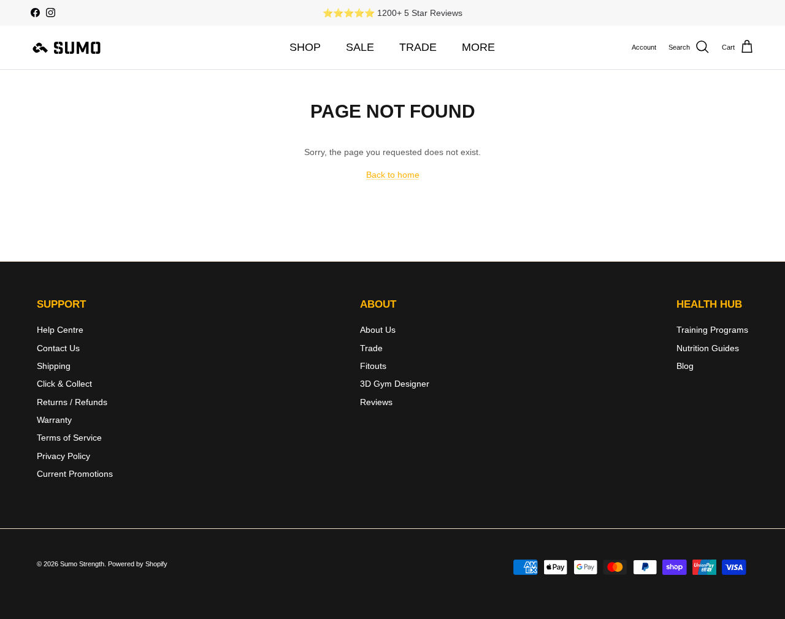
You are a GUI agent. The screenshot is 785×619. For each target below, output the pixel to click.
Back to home (392, 175)
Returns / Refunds (72, 402)
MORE (478, 47)
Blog (685, 366)
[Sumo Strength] (67, 47)
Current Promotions (75, 474)
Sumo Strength (82, 564)
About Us (378, 330)
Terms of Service (69, 437)
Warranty (54, 420)
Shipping (54, 366)
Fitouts (373, 366)
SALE (360, 47)
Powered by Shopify (137, 564)
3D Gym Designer (394, 384)
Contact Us (58, 348)
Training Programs (712, 330)
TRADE (418, 47)
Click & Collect (64, 384)
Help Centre (60, 330)
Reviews (376, 402)
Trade (371, 348)
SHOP (305, 47)
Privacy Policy (63, 456)
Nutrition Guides (707, 348)
